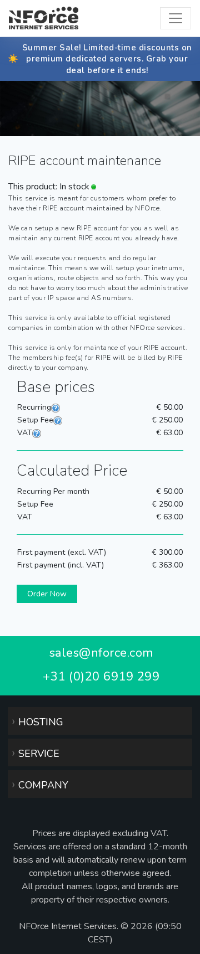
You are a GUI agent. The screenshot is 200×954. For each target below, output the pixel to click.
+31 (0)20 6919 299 (101, 676)
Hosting (37, 721)
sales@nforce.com (101, 652)
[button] (47, 594)
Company (40, 784)
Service (35, 752)
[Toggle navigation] (175, 18)
